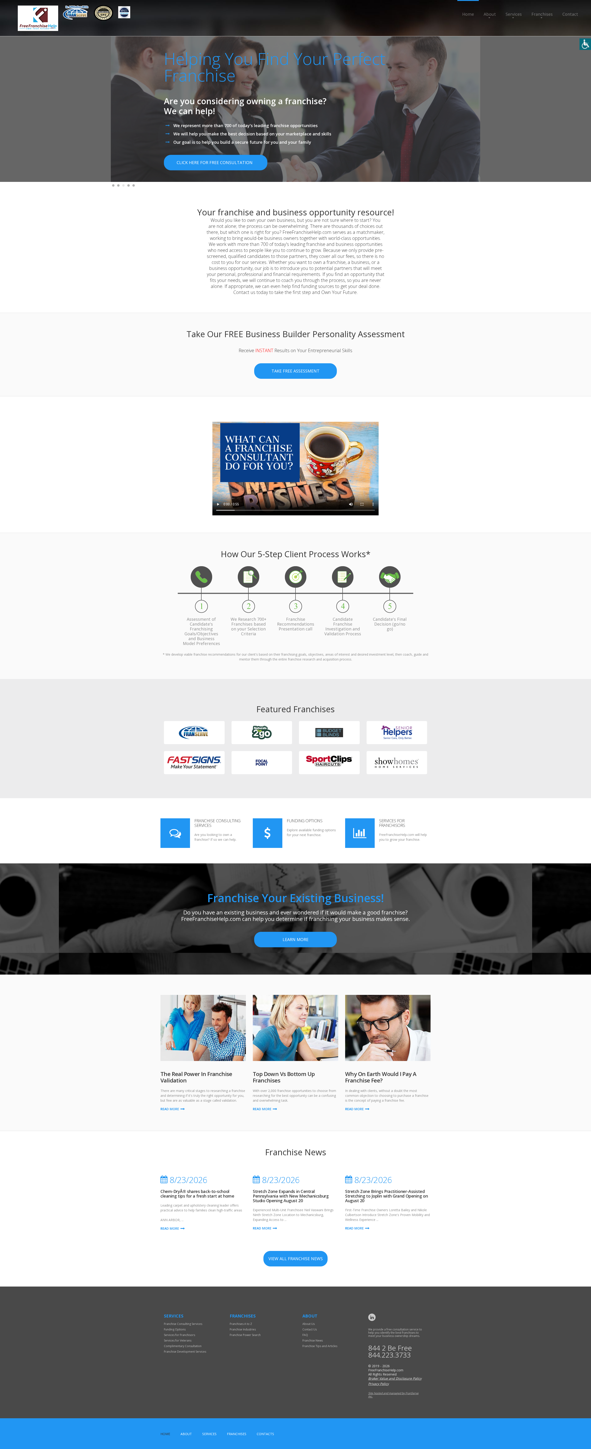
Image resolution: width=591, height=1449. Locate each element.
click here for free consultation (215, 162)
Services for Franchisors (392, 823)
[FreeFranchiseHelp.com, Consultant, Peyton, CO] (152, 15)
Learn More (295, 939)
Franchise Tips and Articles (319, 1346)
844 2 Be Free (390, 1348)
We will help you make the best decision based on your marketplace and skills (252, 134)
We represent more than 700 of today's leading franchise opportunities (245, 125)
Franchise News (312, 1340)
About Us (308, 1324)
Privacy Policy (378, 1384)
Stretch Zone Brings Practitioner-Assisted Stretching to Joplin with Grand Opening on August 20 (386, 1196)
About (490, 14)
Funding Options (304, 820)
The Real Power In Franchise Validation (196, 1077)
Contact (570, 14)
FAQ (305, 1335)
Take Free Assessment (295, 371)
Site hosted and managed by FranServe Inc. (393, 1394)
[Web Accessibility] (585, 44)
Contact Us (309, 1329)
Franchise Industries (243, 1329)
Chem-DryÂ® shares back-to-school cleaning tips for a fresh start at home (197, 1194)
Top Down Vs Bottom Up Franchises (284, 1077)
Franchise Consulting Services (217, 823)
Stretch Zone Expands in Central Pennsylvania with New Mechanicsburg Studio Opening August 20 (291, 1196)
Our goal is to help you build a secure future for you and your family (242, 142)
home (165, 1434)
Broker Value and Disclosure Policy (395, 1378)
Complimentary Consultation (183, 1346)
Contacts (265, 1434)
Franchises (542, 14)
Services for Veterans (177, 1340)
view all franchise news (295, 1258)
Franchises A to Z (241, 1324)
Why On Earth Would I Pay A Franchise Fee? (380, 1077)
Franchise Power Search (245, 1335)
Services (514, 14)
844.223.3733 (389, 1354)
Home (468, 14)
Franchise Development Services (185, 1352)
